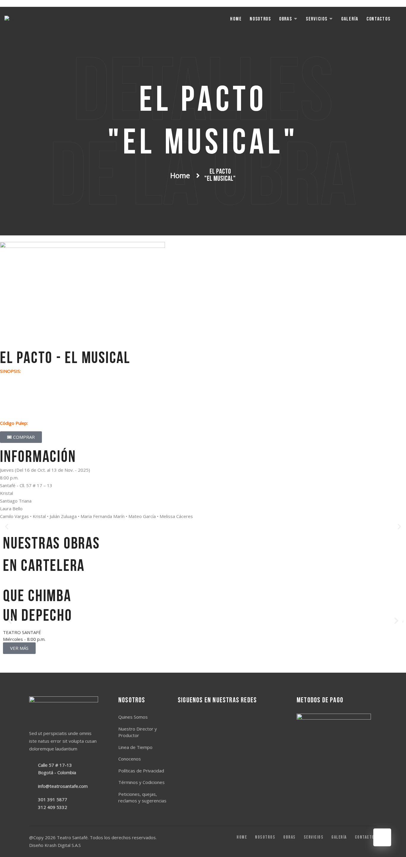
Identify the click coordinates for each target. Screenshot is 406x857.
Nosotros (260, 19)
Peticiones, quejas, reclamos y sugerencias (142, 797)
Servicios (316, 19)
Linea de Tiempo (135, 747)
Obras (285, 19)
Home (236, 19)
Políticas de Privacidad (141, 771)
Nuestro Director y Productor (137, 732)
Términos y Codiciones (141, 782)
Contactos (378, 19)
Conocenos (129, 759)
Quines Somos (133, 717)
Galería (349, 19)
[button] (6, 526)
